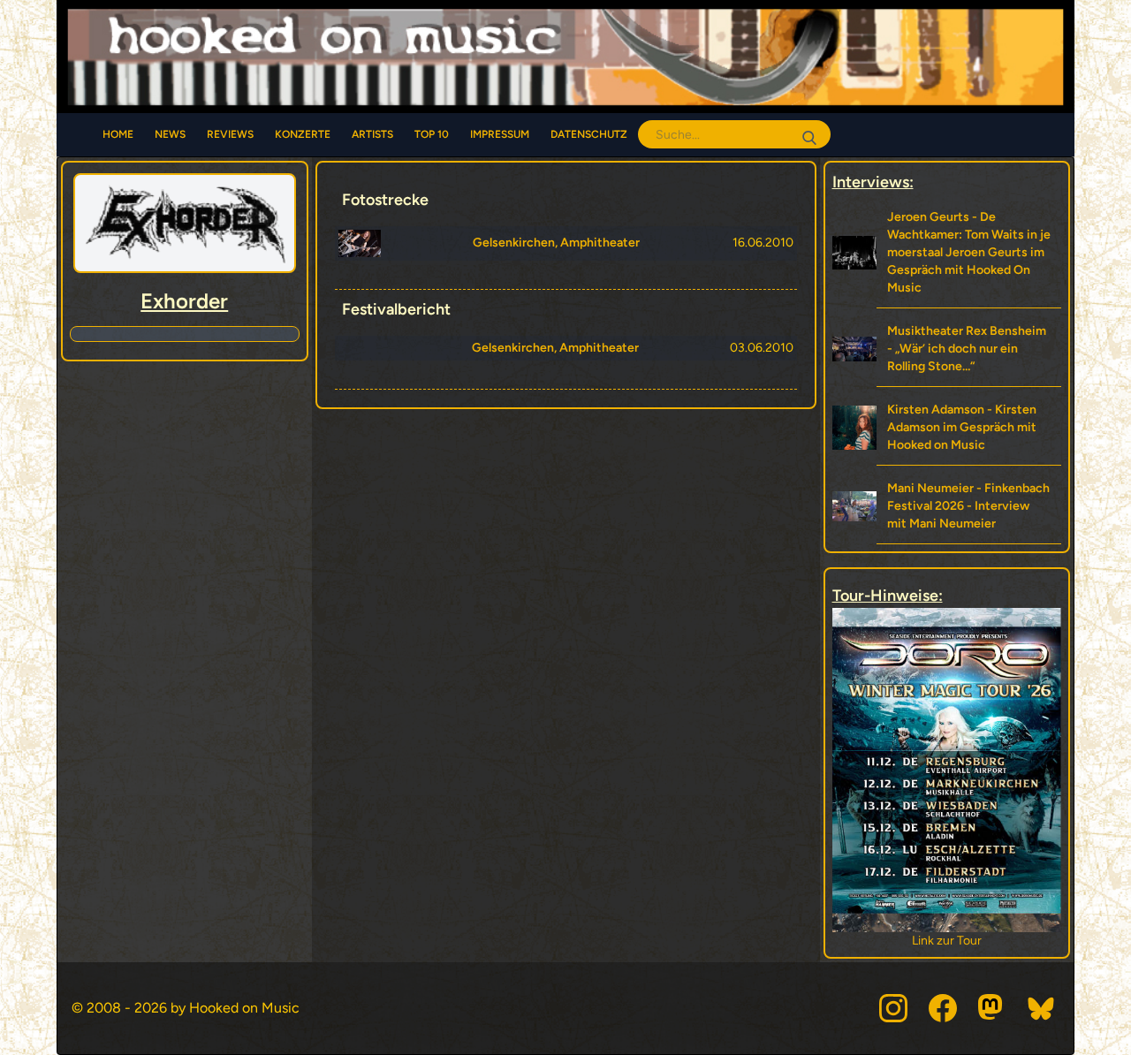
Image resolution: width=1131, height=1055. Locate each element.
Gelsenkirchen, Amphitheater (556, 242)
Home (117, 134)
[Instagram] (893, 1008)
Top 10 (431, 134)
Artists (372, 134)
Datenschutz (588, 134)
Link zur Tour (1031, 940)
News (170, 134)
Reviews (230, 134)
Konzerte (302, 134)
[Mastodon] (992, 1008)
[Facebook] (942, 1008)
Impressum (499, 134)
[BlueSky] (1041, 1008)
